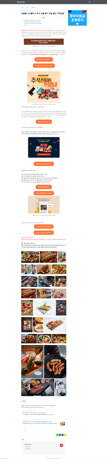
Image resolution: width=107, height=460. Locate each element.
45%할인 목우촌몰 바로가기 (44, 121)
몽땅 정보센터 (21, 2)
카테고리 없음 (24, 10)
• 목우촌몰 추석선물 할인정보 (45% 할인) (32, 20)
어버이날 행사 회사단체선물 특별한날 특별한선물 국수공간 (37, 421)
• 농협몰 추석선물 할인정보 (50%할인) (31, 21)
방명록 (32, 7)
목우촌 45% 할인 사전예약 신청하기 (44, 226)
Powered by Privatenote (5, 458)
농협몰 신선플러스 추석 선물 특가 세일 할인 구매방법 (42, 13)
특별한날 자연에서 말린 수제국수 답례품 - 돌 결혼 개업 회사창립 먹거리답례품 (40, 423)
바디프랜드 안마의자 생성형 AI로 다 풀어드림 (34, 412)
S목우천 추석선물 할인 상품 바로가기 (44, 232)
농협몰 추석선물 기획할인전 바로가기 (43, 164)
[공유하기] (27, 430)
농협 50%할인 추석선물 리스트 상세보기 (44, 65)
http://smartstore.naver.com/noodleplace (30, 419)
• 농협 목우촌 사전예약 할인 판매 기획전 (32, 23)
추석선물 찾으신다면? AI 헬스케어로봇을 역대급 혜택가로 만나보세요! (38, 414)
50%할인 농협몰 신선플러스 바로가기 (43, 193)
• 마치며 (25, 25)
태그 (27, 7)
